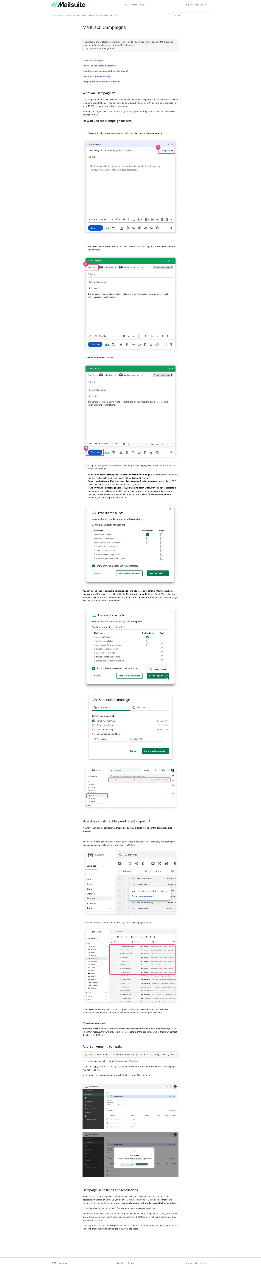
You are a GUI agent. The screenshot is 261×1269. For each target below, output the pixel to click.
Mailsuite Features (90, 15)
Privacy (131, 1263)
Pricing (134, 5)
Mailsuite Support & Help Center (65, 15)
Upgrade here (91, 48)
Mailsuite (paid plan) (109, 15)
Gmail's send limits (136, 1199)
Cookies (121, 1263)
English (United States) (196, 4)
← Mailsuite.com (59, 1263)
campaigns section (117, 1066)
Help (126, 5)
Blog (142, 5)
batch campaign (119, 106)
